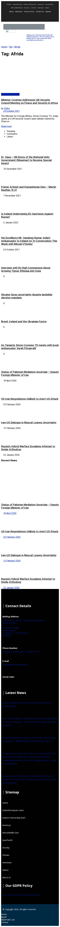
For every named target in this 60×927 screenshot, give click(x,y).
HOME (9, 4)
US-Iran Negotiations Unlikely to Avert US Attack (29, 398)
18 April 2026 (9, 513)
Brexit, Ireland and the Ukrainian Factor (24, 321)
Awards (48, 12)
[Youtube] (37, 17)
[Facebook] (6, 683)
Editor (7, 108)
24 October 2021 (11, 111)
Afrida (17, 47)
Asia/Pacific (49, 4)
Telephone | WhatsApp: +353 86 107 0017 (22, 651)
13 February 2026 (12, 560)
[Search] (47, 27)
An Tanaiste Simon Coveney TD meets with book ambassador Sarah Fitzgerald (30, 347)
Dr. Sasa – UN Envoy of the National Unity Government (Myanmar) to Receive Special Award (26, 160)
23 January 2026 (11, 587)
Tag (10, 47)
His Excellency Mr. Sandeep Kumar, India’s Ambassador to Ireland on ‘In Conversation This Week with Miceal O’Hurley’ (29, 241)
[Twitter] (30, 17)
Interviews (40, 8)
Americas (41, 4)
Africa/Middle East (17, 8)
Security (26, 8)
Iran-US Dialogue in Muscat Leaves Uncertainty (28, 422)
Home (4, 47)
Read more (6, 126)
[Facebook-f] (22, 17)
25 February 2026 (12, 537)
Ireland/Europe (17, 4)
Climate (33, 8)
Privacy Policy (29, 12)
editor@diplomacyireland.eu (15, 664)
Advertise (18, 12)
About (47, 8)
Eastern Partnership (29, 4)
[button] (54, 27)
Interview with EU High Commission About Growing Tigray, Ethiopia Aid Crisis (25, 269)
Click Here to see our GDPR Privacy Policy (21, 895)
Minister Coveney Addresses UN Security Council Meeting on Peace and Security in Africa (29, 101)
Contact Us (40, 12)
